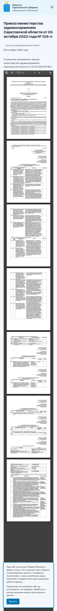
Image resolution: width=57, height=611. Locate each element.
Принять (13, 601)
